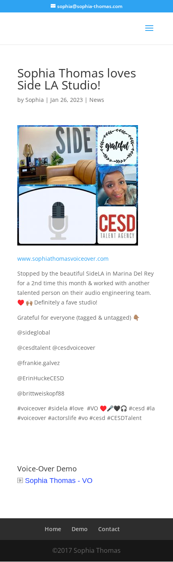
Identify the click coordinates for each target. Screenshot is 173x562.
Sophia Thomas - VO (59, 481)
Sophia (34, 99)
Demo (80, 529)
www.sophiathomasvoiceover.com (63, 258)
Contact (109, 529)
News (96, 99)
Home (53, 529)
